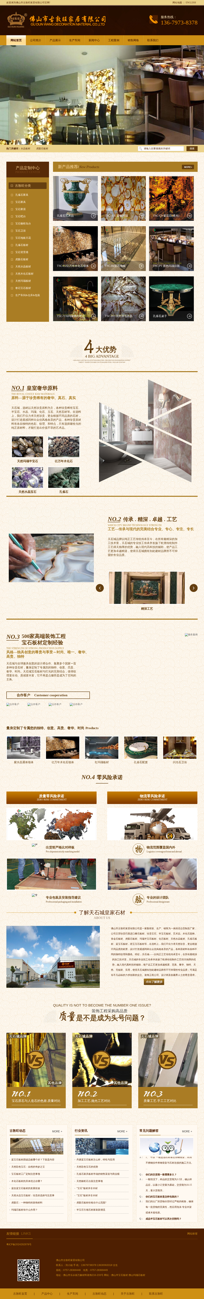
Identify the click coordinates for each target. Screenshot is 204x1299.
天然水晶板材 (23, 266)
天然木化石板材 (24, 273)
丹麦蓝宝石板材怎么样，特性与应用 (95, 1159)
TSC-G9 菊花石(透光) (166, 215)
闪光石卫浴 (180, 762)
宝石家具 (20, 202)
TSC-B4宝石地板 (115, 265)
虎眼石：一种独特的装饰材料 (26, 1202)
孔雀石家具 (21, 194)
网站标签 (192, 1233)
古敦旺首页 (20, 1293)
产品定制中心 (28, 168)
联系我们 (152, 40)
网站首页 (16, 40)
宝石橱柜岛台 (23, 223)
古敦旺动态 (18, 1130)
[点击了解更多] (154, 984)
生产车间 (74, 40)
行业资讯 (81, 1130)
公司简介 (35, 40)
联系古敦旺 (156, 1293)
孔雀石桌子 (160, 316)
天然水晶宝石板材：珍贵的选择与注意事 (32, 1195)
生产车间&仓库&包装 (27, 295)
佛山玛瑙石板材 (136, 1275)
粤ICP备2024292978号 (18, 1244)
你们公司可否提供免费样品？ (161, 1213)
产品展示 (55, 40)
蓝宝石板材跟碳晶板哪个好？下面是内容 (32, 1159)
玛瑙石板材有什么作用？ (24, 1209)
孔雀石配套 (141, 762)
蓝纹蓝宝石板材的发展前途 (25, 1188)
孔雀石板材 (21, 245)
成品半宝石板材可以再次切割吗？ (163, 1191)
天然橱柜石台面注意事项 (89, 1181)
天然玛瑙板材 (23, 280)
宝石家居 (20, 209)
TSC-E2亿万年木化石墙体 (73, 265)
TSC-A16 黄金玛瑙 (116, 215)
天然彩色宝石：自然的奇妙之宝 (28, 1166)
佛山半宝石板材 (119, 1275)
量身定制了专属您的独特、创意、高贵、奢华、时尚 (45, 728)
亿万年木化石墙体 (63, 762)
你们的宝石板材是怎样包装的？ (162, 1169)
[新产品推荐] (190, 165)
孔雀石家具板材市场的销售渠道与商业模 (98, 1174)
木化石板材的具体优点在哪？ (26, 1181)
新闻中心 (94, 40)
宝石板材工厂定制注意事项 (25, 1174)
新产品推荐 (68, 166)
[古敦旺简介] (53, 957)
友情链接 (18, 1233)
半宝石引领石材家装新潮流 (90, 1209)
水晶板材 (25, 148)
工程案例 (113, 40)
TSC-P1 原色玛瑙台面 (166, 265)
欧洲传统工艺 (147, 608)
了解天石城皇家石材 (102, 914)
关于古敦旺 (128, 1293)
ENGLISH (191, 2)
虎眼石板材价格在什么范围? (91, 1202)
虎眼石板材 (42, 148)
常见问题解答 (149, 1130)
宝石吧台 (20, 216)
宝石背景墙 (21, 252)
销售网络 (133, 40)
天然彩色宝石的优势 (87, 1166)
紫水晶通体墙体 (23, 762)
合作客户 (23, 695)
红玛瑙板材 (102, 762)
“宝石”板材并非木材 (87, 1188)
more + (57, 1131)
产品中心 (47, 1293)
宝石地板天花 (23, 237)
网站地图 (177, 2)
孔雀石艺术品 (65, 215)
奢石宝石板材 (23, 288)
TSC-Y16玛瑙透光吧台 (71, 316)
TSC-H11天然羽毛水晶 (118, 316)
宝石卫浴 (20, 230)
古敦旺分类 (23, 185)
